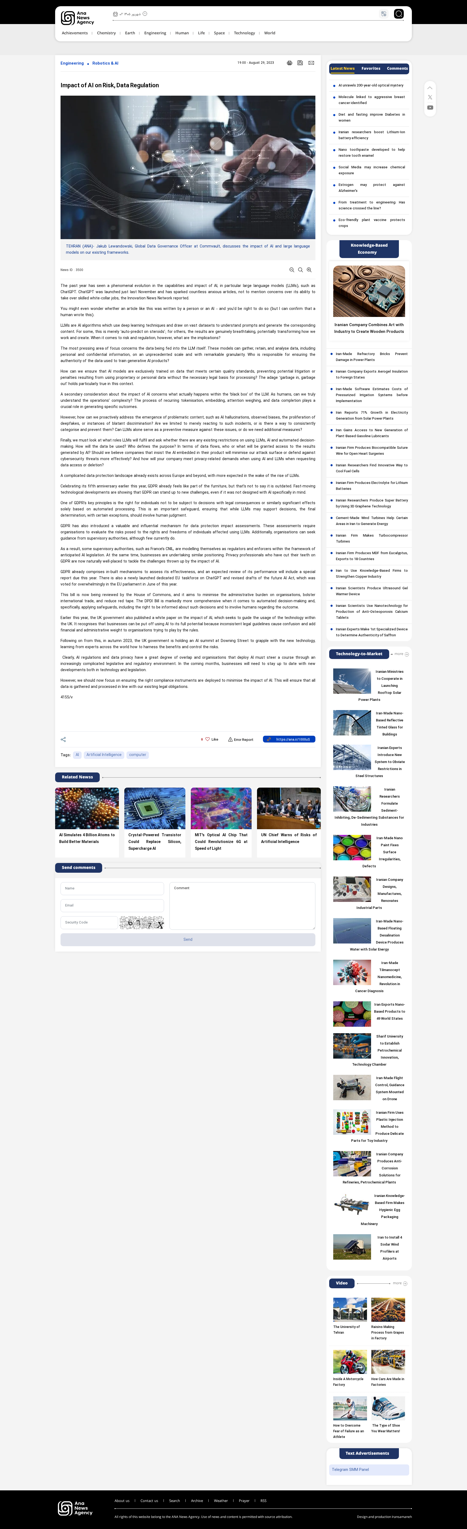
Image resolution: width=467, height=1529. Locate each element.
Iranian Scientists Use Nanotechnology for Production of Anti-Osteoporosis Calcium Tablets (372, 612)
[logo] (83, 18)
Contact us (149, 1501)
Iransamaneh (402, 1517)
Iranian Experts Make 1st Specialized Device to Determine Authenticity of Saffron (372, 632)
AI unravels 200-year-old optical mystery (371, 85)
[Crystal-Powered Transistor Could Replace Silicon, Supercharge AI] (154, 808)
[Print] (289, 63)
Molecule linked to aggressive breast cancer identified (372, 100)
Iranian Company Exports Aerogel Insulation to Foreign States (372, 374)
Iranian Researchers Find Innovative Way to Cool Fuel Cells (372, 468)
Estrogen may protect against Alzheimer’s (372, 188)
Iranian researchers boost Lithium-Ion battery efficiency (372, 135)
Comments (397, 69)
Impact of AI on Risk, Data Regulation (110, 85)
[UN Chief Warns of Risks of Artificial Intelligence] (289, 808)
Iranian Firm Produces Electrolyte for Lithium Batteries (372, 486)
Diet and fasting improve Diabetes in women (372, 117)
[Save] (300, 63)
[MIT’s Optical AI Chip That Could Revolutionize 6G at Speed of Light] (221, 808)
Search (174, 1501)
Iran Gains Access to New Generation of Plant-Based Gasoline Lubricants (372, 433)
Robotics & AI (105, 64)
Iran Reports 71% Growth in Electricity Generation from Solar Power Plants (372, 415)
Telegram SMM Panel (350, 1470)
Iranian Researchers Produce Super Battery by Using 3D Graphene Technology (372, 503)
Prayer (244, 1501)
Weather (221, 1501)
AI (77, 755)
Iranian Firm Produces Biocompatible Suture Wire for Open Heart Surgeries (372, 451)
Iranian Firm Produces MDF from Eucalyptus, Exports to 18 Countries (372, 556)
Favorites (371, 69)
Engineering (72, 64)
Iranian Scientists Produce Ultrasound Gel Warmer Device (372, 591)
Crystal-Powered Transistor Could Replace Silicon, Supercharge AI (154, 842)
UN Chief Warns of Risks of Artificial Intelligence (289, 838)
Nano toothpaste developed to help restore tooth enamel (372, 153)
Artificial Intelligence (104, 755)
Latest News (343, 69)
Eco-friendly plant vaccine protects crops (372, 223)
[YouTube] (430, 107)
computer (137, 755)
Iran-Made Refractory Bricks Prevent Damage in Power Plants (372, 357)
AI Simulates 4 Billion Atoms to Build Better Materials (87, 838)
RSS (263, 1501)
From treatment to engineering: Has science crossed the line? (372, 205)
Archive (197, 1501)
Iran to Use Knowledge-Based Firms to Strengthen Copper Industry (372, 574)
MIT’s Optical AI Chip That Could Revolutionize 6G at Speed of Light (221, 842)
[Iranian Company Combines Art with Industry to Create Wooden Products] (369, 291)
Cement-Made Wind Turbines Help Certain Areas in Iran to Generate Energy (372, 521)
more (399, 654)
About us (122, 1501)
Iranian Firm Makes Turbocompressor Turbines (372, 538)
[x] (430, 97)
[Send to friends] (311, 63)
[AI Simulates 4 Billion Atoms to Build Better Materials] (87, 808)
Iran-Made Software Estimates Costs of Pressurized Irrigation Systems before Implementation (372, 395)
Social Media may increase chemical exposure (372, 170)
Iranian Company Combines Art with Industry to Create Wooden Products (369, 328)
